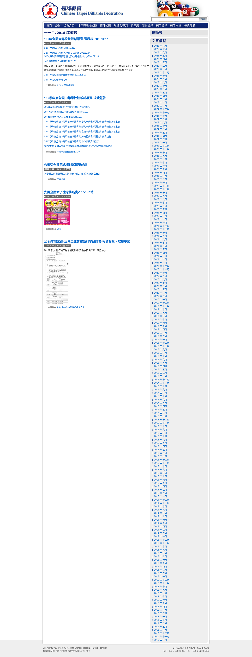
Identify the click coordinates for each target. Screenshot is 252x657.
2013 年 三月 (160, 569)
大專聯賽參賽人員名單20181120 (60, 61)
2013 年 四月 (160, 566)
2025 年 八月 (160, 82)
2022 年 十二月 (161, 186)
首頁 (49, 25)
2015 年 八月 (160, 473)
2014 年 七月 (160, 516)
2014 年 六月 (160, 520)
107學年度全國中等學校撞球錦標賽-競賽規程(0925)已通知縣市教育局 (78, 146)
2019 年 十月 (160, 309)
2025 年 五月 (160, 92)
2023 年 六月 (160, 166)
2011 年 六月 (160, 623)
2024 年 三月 (160, 139)
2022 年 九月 (160, 196)
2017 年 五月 (160, 403)
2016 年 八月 (160, 433)
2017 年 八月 (160, 393)
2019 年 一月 (160, 339)
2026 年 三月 (160, 62)
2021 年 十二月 (161, 226)
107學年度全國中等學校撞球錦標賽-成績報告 (75, 98)
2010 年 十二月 (161, 633)
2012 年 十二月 (161, 580)
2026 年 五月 (160, 55)
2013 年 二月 (160, 573)
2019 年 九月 (160, 313)
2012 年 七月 (160, 596)
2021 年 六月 (160, 246)
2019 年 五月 (160, 326)
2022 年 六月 (160, 206)
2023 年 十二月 (161, 146)
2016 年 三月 (160, 449)
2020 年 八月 (160, 279)
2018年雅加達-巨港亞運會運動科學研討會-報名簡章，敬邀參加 (87, 241)
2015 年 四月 (160, 486)
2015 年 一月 (160, 496)
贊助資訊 (147, 25)
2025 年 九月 (160, 79)
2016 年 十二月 (161, 419)
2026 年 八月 (160, 46)
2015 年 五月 (160, 483)
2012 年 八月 (160, 593)
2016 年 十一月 (161, 423)
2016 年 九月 (160, 429)
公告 (58, 25)
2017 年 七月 (160, 396)
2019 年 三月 (160, 333)
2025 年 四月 (160, 95)
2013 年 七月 (160, 556)
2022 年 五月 (160, 209)
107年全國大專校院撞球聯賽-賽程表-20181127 (76, 39)
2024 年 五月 (160, 132)
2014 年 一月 (160, 536)
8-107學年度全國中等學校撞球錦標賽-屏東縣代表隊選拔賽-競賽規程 (77, 136)
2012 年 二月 (160, 613)
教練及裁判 (121, 25)
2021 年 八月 (160, 239)
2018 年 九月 (160, 349)
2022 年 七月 (160, 202)
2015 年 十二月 (161, 459)
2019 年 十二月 (161, 302)
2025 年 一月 (160, 106)
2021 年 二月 (160, 259)
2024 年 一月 (160, 142)
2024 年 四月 (160, 136)
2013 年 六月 (160, 560)
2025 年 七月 (160, 86)
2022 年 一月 (160, 222)
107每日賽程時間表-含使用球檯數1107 (63, 117)
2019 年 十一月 (161, 306)
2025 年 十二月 (161, 72)
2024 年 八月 (160, 122)
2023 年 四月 (160, 172)
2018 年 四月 (160, 366)
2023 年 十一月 (161, 149)
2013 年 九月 (160, 549)
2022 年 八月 (160, 199)
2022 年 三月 (160, 216)
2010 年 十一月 (161, 636)
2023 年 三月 (160, 176)
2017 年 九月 (160, 389)
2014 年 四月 (160, 526)
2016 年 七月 (160, 436)
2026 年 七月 (160, 49)
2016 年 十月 (160, 426)
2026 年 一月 (160, 69)
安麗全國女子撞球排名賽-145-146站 (68, 192)
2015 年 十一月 (161, 463)
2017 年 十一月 (161, 383)
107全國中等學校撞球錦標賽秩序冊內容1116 (66, 112)
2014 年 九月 (160, 509)
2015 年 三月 (160, 489)
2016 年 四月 (160, 446)
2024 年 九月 (160, 119)
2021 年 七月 (160, 242)
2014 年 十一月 (161, 503)
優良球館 (189, 25)
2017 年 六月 (160, 399)
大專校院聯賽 (68, 85)
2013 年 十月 (160, 546)
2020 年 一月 (160, 299)
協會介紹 (69, 25)
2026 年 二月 (160, 66)
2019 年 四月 (160, 329)
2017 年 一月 (160, 416)
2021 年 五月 (160, 249)
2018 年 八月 (160, 353)
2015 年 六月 (160, 479)
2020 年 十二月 (161, 266)
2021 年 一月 (160, 262)
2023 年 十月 (160, 152)
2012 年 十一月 (161, 583)
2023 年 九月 (160, 156)
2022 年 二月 (160, 219)
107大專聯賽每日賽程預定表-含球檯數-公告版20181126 (71, 56)
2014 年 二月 (160, 533)
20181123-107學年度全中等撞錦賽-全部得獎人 (67, 107)
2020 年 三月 (160, 293)
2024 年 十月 (160, 116)
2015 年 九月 (160, 469)
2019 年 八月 (160, 316)
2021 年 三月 (160, 256)
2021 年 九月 (160, 236)
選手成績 (175, 25)
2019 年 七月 (160, 319)
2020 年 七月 (160, 282)
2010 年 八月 (160, 640)
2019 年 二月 (160, 336)
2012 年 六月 (160, 600)
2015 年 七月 (160, 476)
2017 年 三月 (160, 409)
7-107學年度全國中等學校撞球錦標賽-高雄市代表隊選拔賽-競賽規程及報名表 (82, 131)
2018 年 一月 (160, 376)
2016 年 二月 (160, 453)
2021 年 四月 (160, 252)
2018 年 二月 (160, 373)
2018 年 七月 (160, 356)
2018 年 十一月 (161, 346)
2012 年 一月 (160, 616)
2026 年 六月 (160, 52)
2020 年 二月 (160, 296)
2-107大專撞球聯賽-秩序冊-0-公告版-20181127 (67, 53)
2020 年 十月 (160, 272)
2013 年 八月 (160, 553)
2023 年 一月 (160, 182)
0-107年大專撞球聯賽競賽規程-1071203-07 (65, 74)
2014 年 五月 (160, 523)
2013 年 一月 (160, 576)
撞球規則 (105, 25)
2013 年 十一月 (161, 543)
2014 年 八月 (160, 513)
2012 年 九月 (160, 590)
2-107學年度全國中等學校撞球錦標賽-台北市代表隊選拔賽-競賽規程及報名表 (82, 121)
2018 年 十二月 (161, 343)
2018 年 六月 (160, 359)
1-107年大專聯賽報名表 (55, 79)
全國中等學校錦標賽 (66, 152)
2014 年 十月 (160, 506)
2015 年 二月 (160, 493)
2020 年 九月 (160, 276)
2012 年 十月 (160, 586)
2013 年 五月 (160, 563)
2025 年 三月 (160, 99)
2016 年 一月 (160, 456)
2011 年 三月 (160, 630)
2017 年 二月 (160, 413)
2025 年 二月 (160, 102)
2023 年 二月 (160, 179)
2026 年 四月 (160, 59)
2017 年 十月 (160, 386)
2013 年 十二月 (161, 540)
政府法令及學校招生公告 (73, 307)
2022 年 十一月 (161, 189)
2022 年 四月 (160, 212)
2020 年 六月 (160, 286)
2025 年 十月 (160, 75)
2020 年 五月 (160, 289)
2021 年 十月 (160, 232)
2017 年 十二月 (161, 379)
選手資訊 (161, 25)
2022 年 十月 (160, 192)
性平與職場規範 (87, 25)
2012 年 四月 (160, 606)
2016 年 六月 (160, 439)
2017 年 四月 (160, 406)
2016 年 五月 (160, 443)
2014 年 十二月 (161, 499)
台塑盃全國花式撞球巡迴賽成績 (65, 165)
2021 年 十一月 (161, 229)
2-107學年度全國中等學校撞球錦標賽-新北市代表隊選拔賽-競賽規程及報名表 (82, 126)
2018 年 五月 (160, 363)
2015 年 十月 (160, 466)
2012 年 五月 (160, 603)
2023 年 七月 (160, 162)
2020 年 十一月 (161, 269)
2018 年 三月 (160, 369)
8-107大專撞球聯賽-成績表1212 (59, 48)
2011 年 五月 (160, 626)
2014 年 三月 (160, 529)
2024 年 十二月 (161, 109)
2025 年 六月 (160, 89)
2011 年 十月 (160, 620)
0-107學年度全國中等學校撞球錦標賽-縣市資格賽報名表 (71, 141)
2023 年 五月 (160, 169)
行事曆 (135, 25)
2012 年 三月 (160, 610)
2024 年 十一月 (161, 112)
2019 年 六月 (160, 322)
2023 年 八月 (160, 159)
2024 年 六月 (160, 129)
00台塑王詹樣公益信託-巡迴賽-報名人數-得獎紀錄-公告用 (72, 173)
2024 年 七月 (160, 126)
